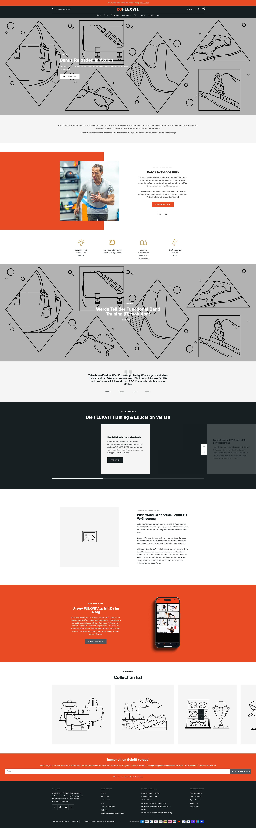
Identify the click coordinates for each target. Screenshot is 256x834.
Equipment (194, 803)
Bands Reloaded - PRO (149, 796)
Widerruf (104, 810)
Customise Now (128, 319)
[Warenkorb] (203, 9)
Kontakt (150, 15)
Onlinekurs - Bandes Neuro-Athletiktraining (156, 813)
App (158, 15)
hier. (141, 777)
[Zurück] (204, 446)
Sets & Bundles (195, 796)
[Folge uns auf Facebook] (55, 807)
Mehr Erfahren (144, 3)
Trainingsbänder (196, 793)
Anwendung (126, 15)
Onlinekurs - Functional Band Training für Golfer (155, 808)
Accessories (194, 806)
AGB (102, 803)
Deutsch (190, 9)
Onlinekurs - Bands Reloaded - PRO (154, 803)
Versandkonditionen (108, 806)
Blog (135, 15)
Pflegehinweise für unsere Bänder (113, 813)
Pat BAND (115, 460)
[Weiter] (204, 452)
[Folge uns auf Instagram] (60, 807)
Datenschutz (105, 800)
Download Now (95, 641)
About (143, 15)
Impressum (105, 796)
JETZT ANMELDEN (240, 771)
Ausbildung (115, 15)
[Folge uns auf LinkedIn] (71, 807)
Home (98, 15)
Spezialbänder (195, 800)
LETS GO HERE (69, 76)
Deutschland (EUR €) (60, 821)
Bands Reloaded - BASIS (150, 793)
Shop (106, 15)
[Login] (199, 9)
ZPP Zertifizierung (147, 800)
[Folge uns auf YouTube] (65, 807)
